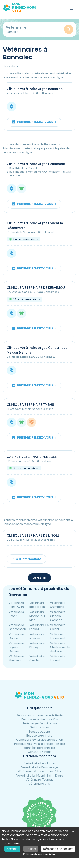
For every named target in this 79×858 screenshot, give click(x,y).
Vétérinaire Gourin (16, 636)
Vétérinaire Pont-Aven (16, 605)
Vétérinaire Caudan (37, 658)
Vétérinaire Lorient (57, 658)
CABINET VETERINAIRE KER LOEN (32, 457)
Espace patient (39, 731)
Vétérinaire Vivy (40, 784)
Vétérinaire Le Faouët (39, 627)
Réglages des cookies (58, 848)
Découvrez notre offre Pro (39, 719)
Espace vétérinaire (39, 735)
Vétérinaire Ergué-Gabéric (16, 647)
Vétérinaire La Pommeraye (39, 767)
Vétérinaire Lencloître (39, 763)
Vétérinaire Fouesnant (57, 636)
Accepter (12, 848)
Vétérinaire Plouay (37, 645)
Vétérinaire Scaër (16, 614)
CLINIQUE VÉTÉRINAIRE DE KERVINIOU (36, 287)
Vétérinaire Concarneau (17, 627)
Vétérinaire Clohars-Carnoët (57, 616)
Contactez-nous (39, 752)
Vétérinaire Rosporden (37, 605)
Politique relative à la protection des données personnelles (39, 746)
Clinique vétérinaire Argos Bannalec (35, 89)
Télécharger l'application (39, 723)
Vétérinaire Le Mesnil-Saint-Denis (39, 775)
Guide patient (39, 727)
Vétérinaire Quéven (37, 636)
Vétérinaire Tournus (39, 780)
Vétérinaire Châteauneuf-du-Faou (60, 647)
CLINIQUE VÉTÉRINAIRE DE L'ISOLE (33, 535)
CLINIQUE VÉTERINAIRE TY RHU (30, 404)
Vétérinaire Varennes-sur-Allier (39, 771)
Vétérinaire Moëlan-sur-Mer (38, 616)
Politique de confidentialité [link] (39, 854)
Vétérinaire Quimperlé (57, 605)
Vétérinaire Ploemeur (16, 658)
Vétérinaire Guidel (57, 627)
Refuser (30, 848)
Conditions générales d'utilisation (39, 740)
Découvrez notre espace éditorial (39, 715)
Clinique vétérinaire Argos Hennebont (36, 164)
